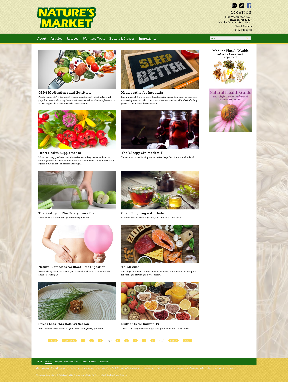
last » (187, 340)
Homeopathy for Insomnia (142, 92)
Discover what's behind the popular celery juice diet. (64, 217)
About (41, 38)
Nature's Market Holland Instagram (241, 5)
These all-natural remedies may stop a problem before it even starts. (155, 328)
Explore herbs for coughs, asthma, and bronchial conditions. (151, 217)
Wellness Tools (94, 38)
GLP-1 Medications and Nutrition (64, 92)
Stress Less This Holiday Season (63, 324)
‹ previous (69, 340)
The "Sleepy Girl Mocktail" (142, 153)
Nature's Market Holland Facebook (249, 5)
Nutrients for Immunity (140, 324)
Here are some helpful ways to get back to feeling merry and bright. (71, 328)
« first (52, 340)
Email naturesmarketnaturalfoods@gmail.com (234, 5)
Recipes (72, 38)
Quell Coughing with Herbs (143, 213)
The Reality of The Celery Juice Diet (67, 213)
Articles (56, 38)
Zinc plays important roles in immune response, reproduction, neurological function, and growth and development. (158, 273)
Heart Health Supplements (59, 153)
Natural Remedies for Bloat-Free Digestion (72, 267)
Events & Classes (122, 38)
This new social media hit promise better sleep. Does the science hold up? (157, 157)
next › (173, 340)
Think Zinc (130, 267)
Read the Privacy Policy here (118, 375)
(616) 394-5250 (243, 30)
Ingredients (147, 38)
